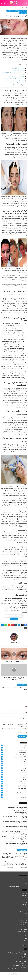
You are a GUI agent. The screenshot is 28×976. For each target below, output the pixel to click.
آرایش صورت (23, 763)
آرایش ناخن (23, 770)
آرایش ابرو (24, 772)
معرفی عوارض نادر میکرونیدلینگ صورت (16, 82)
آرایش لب (24, 768)
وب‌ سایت (25, 718)
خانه (25, 7)
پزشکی (24, 794)
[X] (22, 625)
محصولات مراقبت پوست (21, 754)
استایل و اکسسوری (22, 781)
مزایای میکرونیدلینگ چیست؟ (18, 68)
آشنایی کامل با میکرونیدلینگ (19, 70)
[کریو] (14, 3)
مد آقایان (24, 779)
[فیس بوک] (25, 625)
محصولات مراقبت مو (22, 788)
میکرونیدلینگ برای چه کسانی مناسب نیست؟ (15, 80)
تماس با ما (25, 878)
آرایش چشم (23, 765)
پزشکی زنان (23, 797)
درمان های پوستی (23, 13)
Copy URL (14, 619)
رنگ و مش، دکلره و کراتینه (20, 792)
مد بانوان (24, 776)
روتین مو (24, 790)
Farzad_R (14, 642)
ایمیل (25, 712)
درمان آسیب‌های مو (22, 785)
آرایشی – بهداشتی (22, 759)
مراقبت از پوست (20, 7)
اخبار (25, 745)
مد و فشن (24, 774)
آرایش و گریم (23, 761)
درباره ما (25, 883)
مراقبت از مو (23, 783)
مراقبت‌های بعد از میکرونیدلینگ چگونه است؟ (15, 78)
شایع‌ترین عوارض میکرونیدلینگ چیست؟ (16, 76)
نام (26, 706)
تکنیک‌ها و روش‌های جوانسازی (12, 10)
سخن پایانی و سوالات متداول (18, 85)
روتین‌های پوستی (22, 752)
